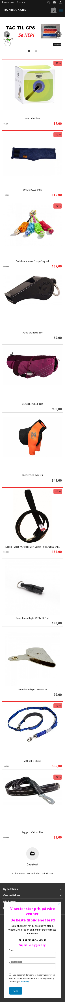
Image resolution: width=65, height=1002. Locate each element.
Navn (11, 950)
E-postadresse (15, 961)
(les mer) (25, 981)
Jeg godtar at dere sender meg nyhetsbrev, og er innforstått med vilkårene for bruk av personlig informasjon (32, 978)
